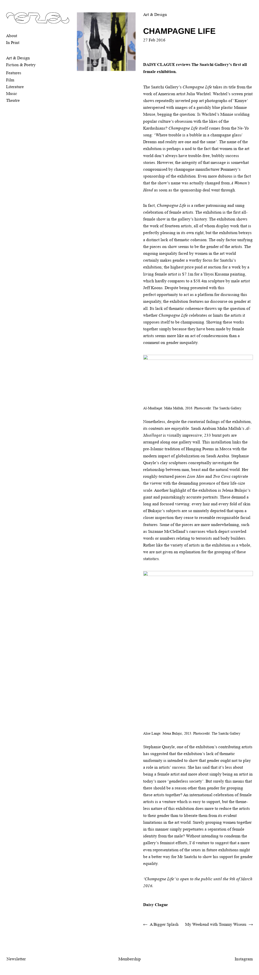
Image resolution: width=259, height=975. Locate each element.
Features (13, 72)
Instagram (244, 959)
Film (10, 80)
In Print (12, 42)
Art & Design (18, 58)
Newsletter (16, 959)
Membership (129, 959)
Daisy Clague (155, 904)
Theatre (13, 100)
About (11, 35)
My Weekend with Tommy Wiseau (215, 924)
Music (11, 93)
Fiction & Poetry (21, 64)
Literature (15, 86)
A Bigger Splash (164, 924)
